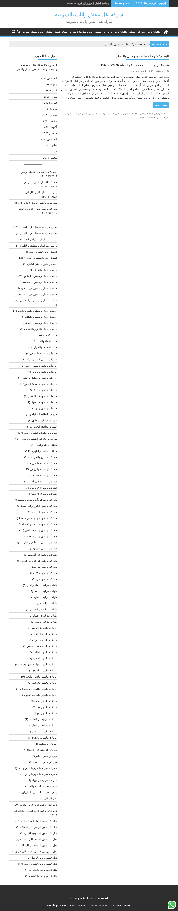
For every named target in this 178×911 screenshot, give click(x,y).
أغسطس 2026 (48, 78)
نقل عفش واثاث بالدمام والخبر (40, 863)
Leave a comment (147, 117)
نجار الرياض (50, 798)
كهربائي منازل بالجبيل (45, 762)
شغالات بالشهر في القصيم (42, 554)
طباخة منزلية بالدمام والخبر (42, 585)
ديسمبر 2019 (49, 151)
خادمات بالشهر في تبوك (44, 402)
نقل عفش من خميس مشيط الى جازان (36, 851)
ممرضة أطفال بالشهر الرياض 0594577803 (87, 3)
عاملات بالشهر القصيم (45, 658)
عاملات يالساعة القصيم (44, 731)
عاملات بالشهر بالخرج (45, 670)
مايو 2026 (51, 84)
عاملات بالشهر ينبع (47, 713)
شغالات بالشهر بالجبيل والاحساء (39, 524)
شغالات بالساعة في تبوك (43, 487)
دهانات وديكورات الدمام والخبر (153, 113)
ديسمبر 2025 (49, 115)
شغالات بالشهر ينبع (46, 579)
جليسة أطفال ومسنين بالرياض (40, 276)
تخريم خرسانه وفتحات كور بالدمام (38, 233)
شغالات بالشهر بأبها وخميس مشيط (38, 518)
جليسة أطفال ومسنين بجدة (42, 282)
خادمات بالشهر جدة (46, 390)
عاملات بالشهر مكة (46, 707)
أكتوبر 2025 (50, 127)
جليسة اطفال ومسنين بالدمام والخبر (37, 310)
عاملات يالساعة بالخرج (44, 737)
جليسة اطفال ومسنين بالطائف (40, 316)
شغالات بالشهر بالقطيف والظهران (38, 542)
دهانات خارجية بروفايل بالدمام (121, 113)
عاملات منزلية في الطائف (43, 719)
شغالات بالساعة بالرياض (43, 469)
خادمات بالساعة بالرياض (43, 353)
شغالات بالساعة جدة (45, 475)
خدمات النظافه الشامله (57, 31)
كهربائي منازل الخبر (46, 756)
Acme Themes (123, 905)
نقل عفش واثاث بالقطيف (43, 876)
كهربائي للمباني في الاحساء (42, 749)
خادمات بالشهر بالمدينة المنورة (40, 384)
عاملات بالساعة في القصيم (42, 646)
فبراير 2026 (50, 102)
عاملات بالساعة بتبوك (45, 640)
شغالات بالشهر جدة (46, 548)
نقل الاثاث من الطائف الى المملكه (38, 839)
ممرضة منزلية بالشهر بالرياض (40, 774)
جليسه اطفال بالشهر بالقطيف (40, 329)
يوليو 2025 (51, 145)
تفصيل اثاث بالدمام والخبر (43, 251)
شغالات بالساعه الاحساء (44, 493)
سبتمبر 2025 (49, 133)
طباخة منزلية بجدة (47, 603)
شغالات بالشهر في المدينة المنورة (38, 560)
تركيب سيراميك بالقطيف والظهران (38, 245)
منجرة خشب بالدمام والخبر (42, 786)
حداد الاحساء (50, 335)
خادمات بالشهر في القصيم (42, 396)
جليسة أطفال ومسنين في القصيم (39, 288)
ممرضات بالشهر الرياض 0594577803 (35, 202)
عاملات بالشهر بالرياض (44, 682)
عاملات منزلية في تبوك (44, 725)
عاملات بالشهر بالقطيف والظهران (38, 688)
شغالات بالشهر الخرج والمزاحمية (39, 506)
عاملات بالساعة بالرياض (44, 627)
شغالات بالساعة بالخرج (44, 463)
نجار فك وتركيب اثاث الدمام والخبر (38, 804)
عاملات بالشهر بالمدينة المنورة (40, 695)
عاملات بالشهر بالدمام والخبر (41, 676)
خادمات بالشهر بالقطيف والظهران (38, 377)
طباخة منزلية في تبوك (45, 615)
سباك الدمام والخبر (46, 445)
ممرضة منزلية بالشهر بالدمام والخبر (37, 768)
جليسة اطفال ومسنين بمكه (42, 323)
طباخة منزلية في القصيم (43, 609)
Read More (161, 105)
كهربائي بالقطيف (47, 743)
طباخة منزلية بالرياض (45, 591)
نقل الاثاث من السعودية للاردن (40, 833)
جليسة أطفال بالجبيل (45, 270)
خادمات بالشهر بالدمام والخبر (41, 365)
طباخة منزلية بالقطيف (45, 597)
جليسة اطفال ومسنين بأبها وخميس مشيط (34, 300)
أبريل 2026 (51, 90)
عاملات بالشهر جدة (46, 701)
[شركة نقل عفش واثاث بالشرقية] (165, 31)
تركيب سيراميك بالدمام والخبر (40, 239)
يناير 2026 (51, 108)
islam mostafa (137, 71)
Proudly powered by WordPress (65, 905)
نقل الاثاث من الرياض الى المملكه (111, 31)
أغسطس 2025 (48, 139)
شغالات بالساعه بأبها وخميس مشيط (37, 499)
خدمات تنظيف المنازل (33, 31)
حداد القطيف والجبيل (45, 347)
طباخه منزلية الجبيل (46, 621)
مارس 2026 (50, 96)
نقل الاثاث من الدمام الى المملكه (144, 31)
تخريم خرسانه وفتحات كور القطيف (38, 227)
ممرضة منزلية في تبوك (44, 780)
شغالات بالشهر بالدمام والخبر (41, 530)
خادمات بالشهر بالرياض (44, 371)
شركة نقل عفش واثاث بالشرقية (89, 14)
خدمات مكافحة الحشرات (81, 31)
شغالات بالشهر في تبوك (44, 566)
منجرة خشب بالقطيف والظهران (39, 792)
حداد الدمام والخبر (47, 341)
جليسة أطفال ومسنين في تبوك (40, 294)
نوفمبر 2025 (50, 121)
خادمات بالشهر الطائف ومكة (41, 359)
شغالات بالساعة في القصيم (42, 481)
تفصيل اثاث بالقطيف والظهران (40, 257)
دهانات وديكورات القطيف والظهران (37, 438)
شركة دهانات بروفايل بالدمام (94, 113)
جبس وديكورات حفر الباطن (42, 264)
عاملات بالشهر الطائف (45, 652)
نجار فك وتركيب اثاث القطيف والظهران (35, 810)
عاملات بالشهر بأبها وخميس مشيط (38, 664)
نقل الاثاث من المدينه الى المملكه (38, 845)
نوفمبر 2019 (50, 157)
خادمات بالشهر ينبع (46, 408)
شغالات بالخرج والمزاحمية (42, 457)
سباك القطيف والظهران (44, 451)
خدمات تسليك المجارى (44, 420)
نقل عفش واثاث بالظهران (43, 869)
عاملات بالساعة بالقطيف (43, 634)
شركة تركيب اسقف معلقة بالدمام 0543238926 (134, 65)
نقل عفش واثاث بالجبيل (44, 857)
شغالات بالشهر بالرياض (44, 536)
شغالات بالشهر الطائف (44, 512)
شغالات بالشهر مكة (46, 573)
